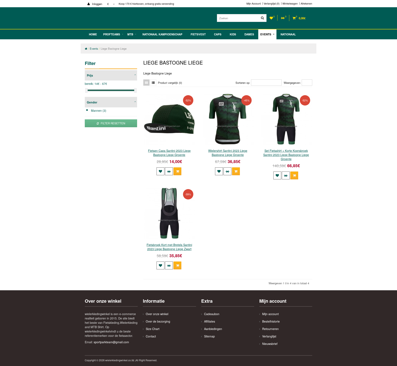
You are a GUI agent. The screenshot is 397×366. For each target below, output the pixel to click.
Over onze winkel (157, 314)
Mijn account (270, 314)
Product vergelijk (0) (170, 83)
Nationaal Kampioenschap (162, 34)
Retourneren (270, 329)
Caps (217, 34)
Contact (151, 336)
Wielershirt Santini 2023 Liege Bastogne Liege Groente (227, 153)
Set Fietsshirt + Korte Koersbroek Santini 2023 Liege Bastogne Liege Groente (286, 155)
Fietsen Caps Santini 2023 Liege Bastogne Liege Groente (169, 153)
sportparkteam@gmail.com (111, 342)
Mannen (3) (98, 110)
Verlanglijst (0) (272, 3)
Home (93, 34)
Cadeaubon (211, 314)
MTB (130, 34)
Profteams (111, 34)
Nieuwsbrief (269, 344)
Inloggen (96, 4)
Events (265, 34)
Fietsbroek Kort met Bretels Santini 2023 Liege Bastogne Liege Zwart (169, 247)
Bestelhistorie (271, 321)
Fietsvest (198, 34)
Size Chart (152, 329)
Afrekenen (306, 3)
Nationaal (288, 34)
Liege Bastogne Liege (114, 48)
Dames (249, 34)
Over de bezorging (158, 321)
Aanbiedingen (213, 329)
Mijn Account (253, 3)
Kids (233, 34)
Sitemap (209, 336)
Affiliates (209, 321)
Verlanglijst (269, 336)
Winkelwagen (290, 3)
